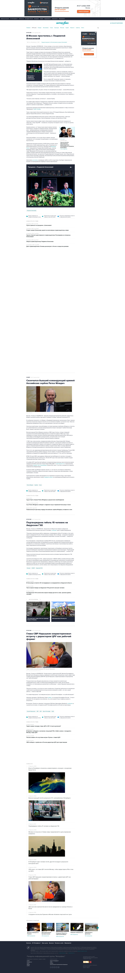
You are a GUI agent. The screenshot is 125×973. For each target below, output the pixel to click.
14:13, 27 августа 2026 (36, 519)
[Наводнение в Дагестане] (91, 930)
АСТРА (28, 965)
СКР (34, 317)
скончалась (35, 160)
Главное (28, 27)
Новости (72, 27)
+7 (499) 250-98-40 (62, 953)
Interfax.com (21, 18)
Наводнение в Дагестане (88, 933)
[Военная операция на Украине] (33, 930)
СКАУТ (28, 963)
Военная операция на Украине (32, 933)
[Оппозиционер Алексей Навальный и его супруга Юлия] (42, 173)
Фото (82, 27)
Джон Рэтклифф (46, 711)
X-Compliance (29, 962)
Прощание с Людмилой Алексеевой (30, 77)
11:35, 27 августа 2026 (36, 630)
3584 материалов (60, 936)
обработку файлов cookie (82, 951)
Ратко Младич (30, 485)
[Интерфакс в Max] (59, 967)
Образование (55, 18)
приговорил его (60, 463)
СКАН (51, 962)
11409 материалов (31, 935)
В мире (39, 27)
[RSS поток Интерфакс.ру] (57, 967)
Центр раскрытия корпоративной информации (59, 964)
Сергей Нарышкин (31, 711)
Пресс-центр (45, 943)
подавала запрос (48, 477)
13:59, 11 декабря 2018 (36, 32)
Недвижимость (47, 18)
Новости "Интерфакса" (54, 960)
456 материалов (74, 934)
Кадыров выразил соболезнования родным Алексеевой (54, 42)
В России (34, 27)
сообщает (42, 299)
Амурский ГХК (39, 568)
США (53, 711)
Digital (67, 27)
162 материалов (88, 935)
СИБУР (33, 568)
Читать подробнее (67, 146)
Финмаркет (36, 18)
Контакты (28, 943)
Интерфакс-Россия (29, 18)
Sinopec (28, 568)
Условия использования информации (90, 965)
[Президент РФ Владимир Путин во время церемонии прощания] (50, 173)
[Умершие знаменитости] (77, 930)
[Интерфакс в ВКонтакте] (55, 967)
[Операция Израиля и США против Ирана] (62, 931)
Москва (62, 27)
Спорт (51, 27)
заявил (49, 697)
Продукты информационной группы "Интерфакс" (46, 956)
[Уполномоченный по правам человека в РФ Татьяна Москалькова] (59, 173)
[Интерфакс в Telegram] (53, 967)
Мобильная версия (5, 18)
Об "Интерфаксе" (14, 18)
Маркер (28, 964)
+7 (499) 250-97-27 (71, 953)
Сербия (36, 485)
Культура (56, 27)
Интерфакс (62, 23)
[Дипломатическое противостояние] (48, 930)
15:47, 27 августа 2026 (35, 377)
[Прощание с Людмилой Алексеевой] (34, 68)
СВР (37, 711)
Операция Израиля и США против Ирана (61, 933)
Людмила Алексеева (31, 210)
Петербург (29, 317)
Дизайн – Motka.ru (86, 967)
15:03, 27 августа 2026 (36, 256)
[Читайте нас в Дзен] (51, 967)
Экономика (46, 27)
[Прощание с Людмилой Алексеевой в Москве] (68, 173)
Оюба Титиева (37, 109)
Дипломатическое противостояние (46, 933)
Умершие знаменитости (77, 932)
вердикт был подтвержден (40, 465)
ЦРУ (41, 711)
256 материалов (45, 935)
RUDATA (51, 963)
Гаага (40, 485)
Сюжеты (78, 27)
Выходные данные (86, 966)
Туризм (41, 18)
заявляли (67, 312)
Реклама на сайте (59, 943)
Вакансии (51, 943)
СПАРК (28, 960)
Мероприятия (62, 18)
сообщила (69, 703)
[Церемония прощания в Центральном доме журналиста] (33, 173)
